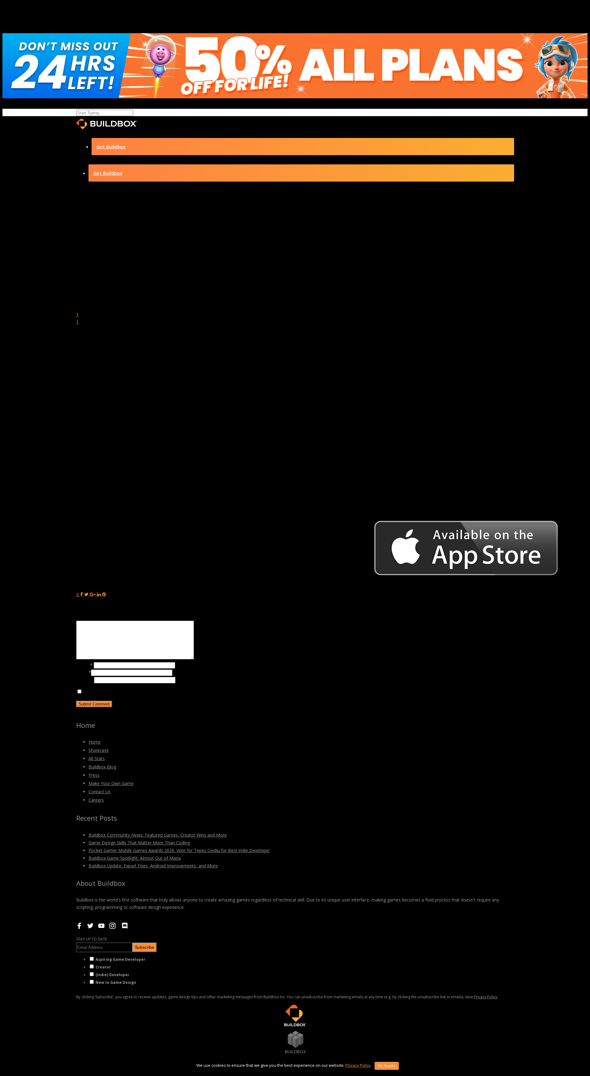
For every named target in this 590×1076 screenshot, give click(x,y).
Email (83, 672)
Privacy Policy (358, 1065)
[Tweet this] (87, 594)
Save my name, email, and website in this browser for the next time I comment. (166, 692)
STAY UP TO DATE (91, 939)
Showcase (98, 750)
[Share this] (81, 594)
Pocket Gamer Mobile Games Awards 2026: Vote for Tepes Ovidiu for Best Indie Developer (179, 850)
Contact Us (99, 792)
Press (94, 775)
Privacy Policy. (486, 996)
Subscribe (144, 947)
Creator (103, 967)
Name (84, 665)
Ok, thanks (386, 1066)
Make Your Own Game (111, 783)
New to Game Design (116, 982)
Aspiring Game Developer (120, 959)
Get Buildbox (110, 146)
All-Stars (96, 758)
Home (94, 742)
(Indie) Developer (112, 974)
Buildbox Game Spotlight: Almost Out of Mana (134, 858)
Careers (96, 800)
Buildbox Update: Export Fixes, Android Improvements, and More (153, 866)
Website (85, 680)
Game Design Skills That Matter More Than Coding (139, 843)
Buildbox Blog (102, 767)
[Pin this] (104, 594)
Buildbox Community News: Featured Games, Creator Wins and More (157, 835)
